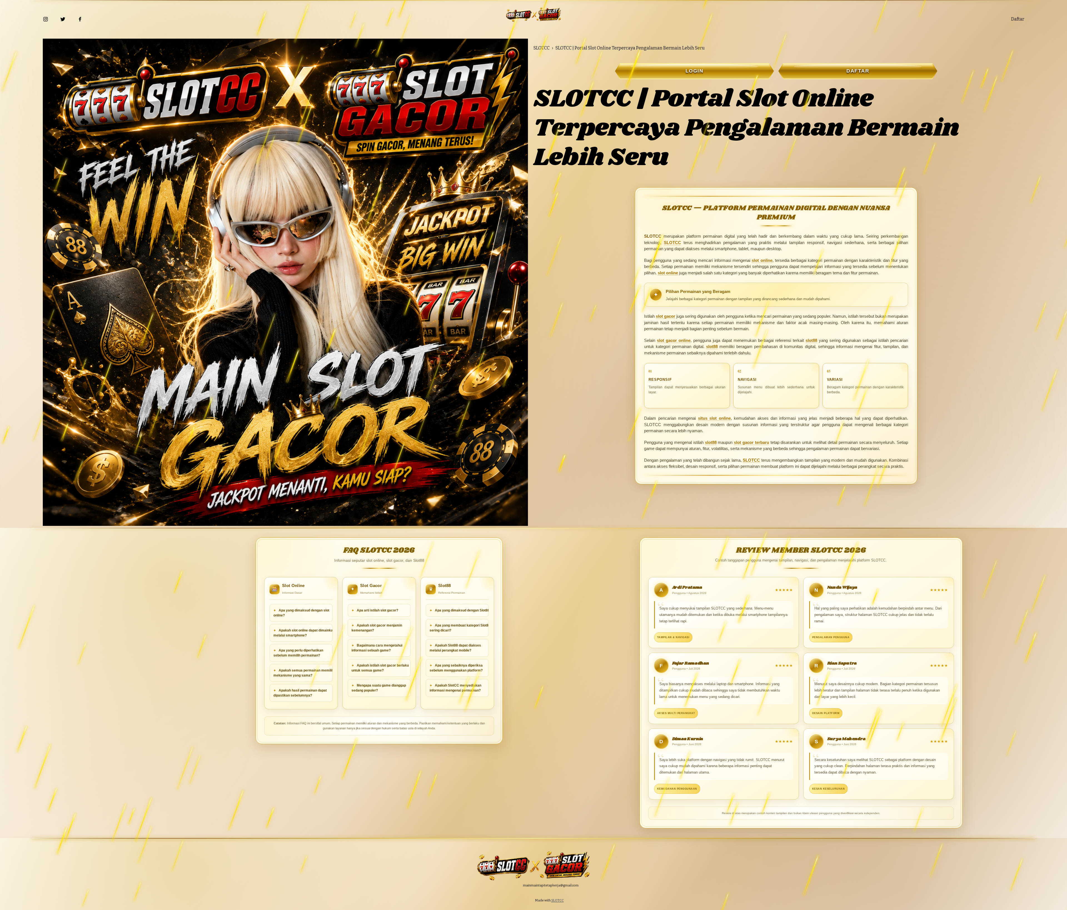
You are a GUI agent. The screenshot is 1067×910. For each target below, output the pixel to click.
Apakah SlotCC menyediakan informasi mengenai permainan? (455, 687)
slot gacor (665, 316)
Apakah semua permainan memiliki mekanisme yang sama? (304, 672)
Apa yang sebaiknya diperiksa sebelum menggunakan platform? (456, 667)
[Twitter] (63, 19)
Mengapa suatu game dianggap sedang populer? (378, 687)
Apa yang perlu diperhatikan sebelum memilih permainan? (298, 652)
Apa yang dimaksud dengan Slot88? (463, 610)
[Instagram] (45, 19)
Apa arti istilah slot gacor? (377, 610)
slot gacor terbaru (751, 442)
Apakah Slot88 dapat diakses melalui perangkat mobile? (455, 647)
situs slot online (714, 418)
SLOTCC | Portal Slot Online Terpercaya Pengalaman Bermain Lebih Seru (630, 48)
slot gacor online (673, 340)
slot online (762, 260)
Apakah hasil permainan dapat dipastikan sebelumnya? (300, 692)
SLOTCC (542, 48)
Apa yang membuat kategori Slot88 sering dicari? (460, 627)
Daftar (1017, 19)
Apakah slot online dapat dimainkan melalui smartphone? (304, 632)
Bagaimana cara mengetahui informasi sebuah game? (376, 647)
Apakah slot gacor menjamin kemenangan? (376, 627)
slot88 (811, 340)
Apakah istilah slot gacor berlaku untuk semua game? (380, 667)
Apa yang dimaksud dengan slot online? (301, 612)
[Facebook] (80, 19)
